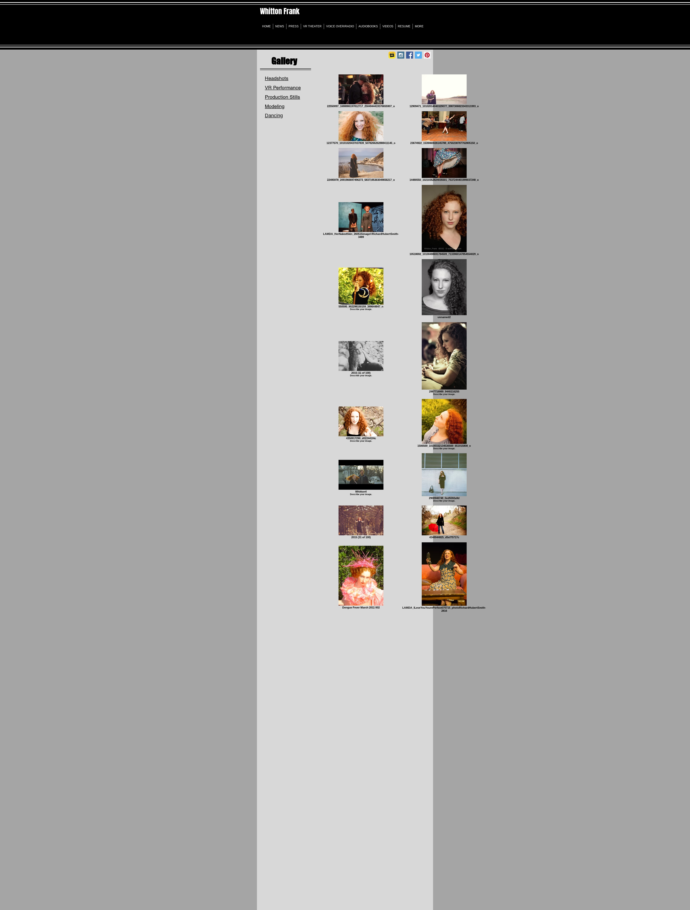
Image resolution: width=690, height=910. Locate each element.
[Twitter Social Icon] (418, 55)
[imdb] (391, 55)
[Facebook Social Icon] (409, 55)
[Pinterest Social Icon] (427, 55)
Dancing (274, 115)
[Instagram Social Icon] (400, 55)
